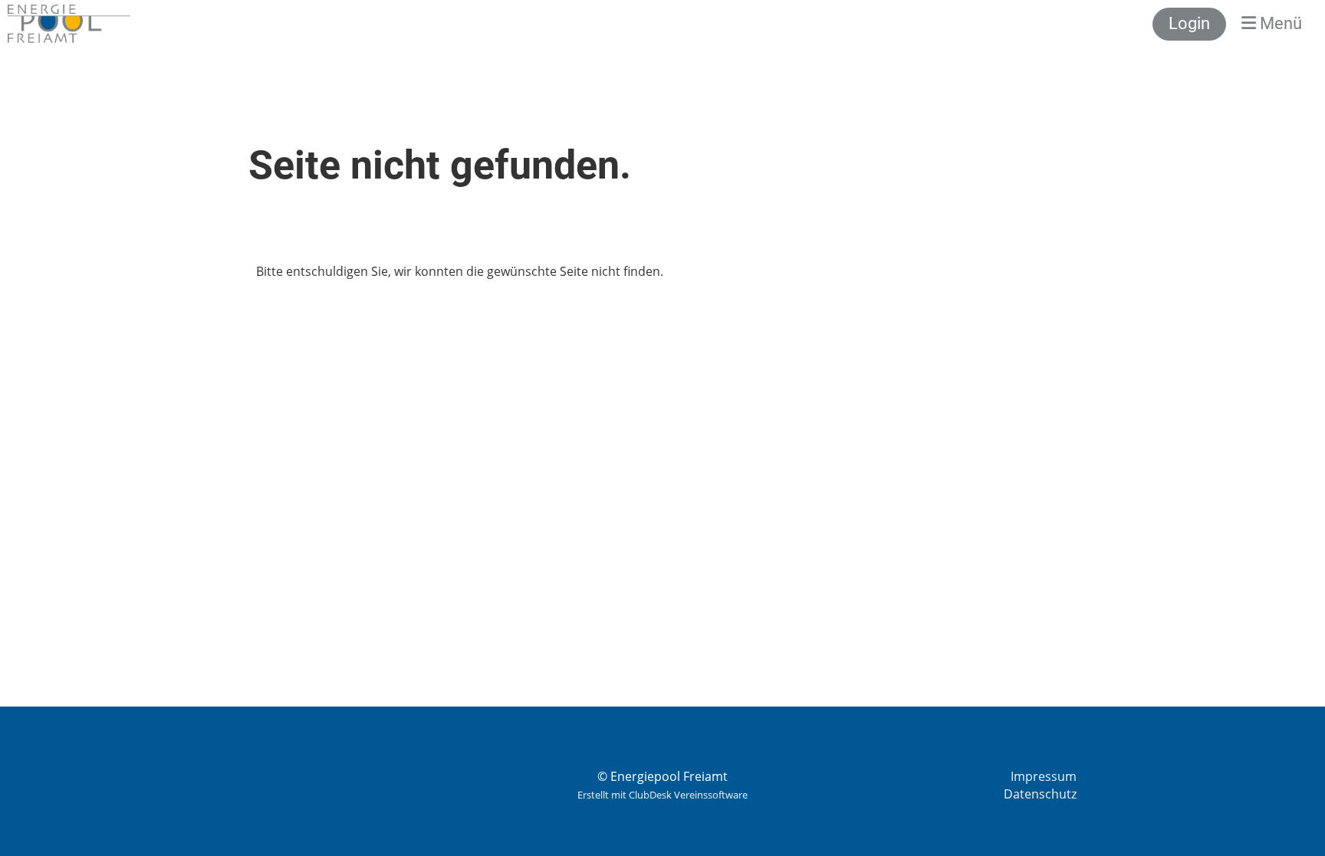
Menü (1279, 23)
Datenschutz (1040, 793)
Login (1189, 23)
